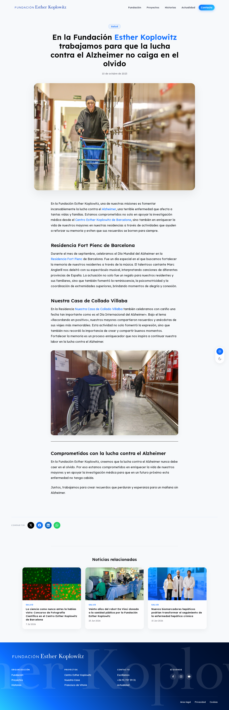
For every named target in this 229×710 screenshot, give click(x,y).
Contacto (206, 7)
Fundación (134, 7)
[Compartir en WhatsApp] (57, 525)
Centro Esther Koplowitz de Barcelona (103, 220)
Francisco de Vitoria (75, 685)
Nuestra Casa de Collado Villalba (98, 309)
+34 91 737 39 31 (126, 680)
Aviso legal (185, 702)
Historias (170, 7)
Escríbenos (123, 675)
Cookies (214, 702)
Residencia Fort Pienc (66, 259)
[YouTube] (189, 677)
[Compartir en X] (30, 525)
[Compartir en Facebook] (39, 525)
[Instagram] (181, 677)
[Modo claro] (219, 351)
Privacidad (200, 702)
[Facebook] (173, 677)
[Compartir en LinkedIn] (48, 525)
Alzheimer (109, 209)
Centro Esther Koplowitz (77, 675)
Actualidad (188, 7)
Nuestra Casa (72, 680)
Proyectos (153, 7)
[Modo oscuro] (219, 358)
